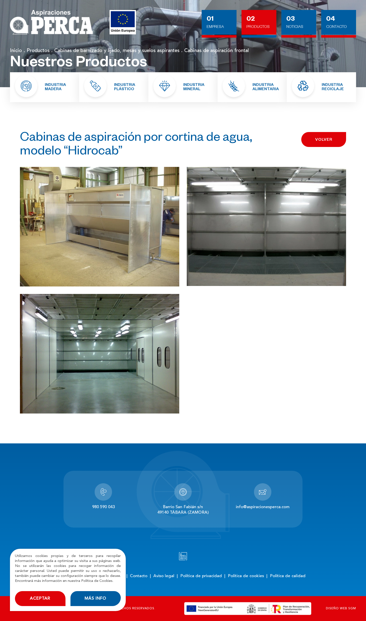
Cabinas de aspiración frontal (216, 50)
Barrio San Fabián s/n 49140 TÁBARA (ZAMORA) (183, 510)
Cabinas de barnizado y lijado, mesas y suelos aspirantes (117, 50)
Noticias (294, 27)
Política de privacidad (201, 576)
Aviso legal (163, 576)
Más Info (95, 599)
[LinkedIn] (183, 556)
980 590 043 (103, 507)
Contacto (336, 27)
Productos (258, 27)
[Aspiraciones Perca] (51, 22)
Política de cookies (246, 576)
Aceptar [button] (40, 599)
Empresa (215, 27)
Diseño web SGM (341, 608)
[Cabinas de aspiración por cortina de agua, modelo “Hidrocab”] (99, 226)
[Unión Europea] (123, 22)
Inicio (16, 50)
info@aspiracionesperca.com (263, 507)
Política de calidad (287, 576)
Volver (323, 140)
